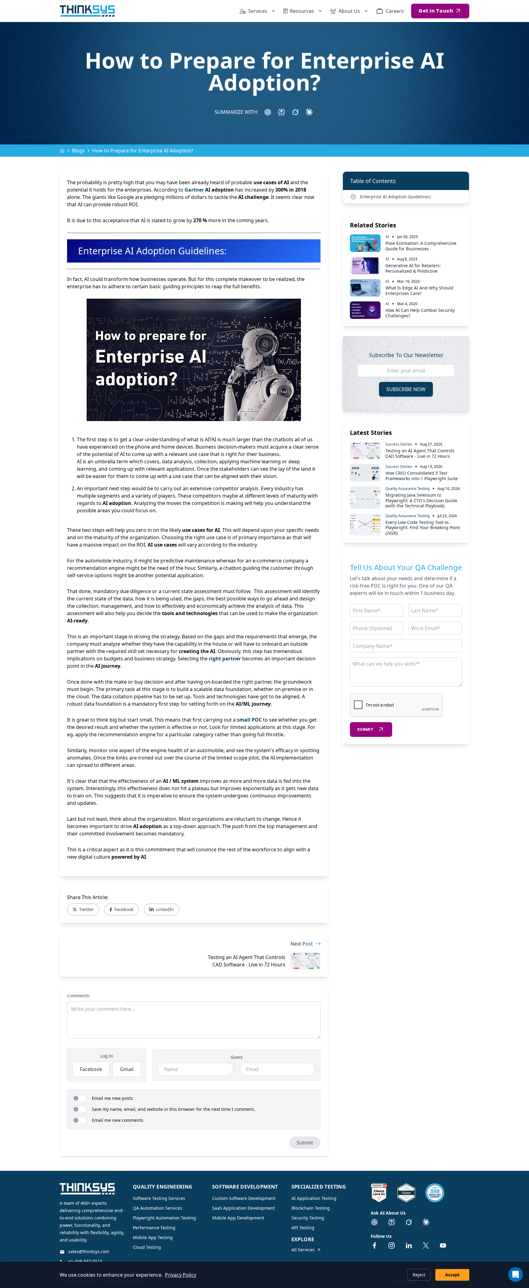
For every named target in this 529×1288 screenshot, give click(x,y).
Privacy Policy (180, 1274)
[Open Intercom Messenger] (515, 1274)
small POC (249, 719)
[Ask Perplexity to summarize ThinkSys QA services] (391, 1222)
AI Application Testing (313, 1198)
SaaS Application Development (243, 1208)
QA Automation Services (157, 1208)
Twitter (86, 909)
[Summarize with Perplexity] (281, 112)
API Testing (302, 1227)
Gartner (194, 189)
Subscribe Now (406, 389)
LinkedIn (165, 909)
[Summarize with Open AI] (267, 112)
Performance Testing (154, 1227)
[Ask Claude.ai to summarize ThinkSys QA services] (426, 1222)
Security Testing (307, 1218)
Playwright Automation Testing (164, 1218)
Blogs (78, 150)
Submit (305, 1142)
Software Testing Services (159, 1198)
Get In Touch (435, 10)
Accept (452, 1275)
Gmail (126, 1069)
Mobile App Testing (153, 1237)
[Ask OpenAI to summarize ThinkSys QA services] (374, 1222)
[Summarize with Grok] (295, 112)
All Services (303, 1250)
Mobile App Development (238, 1218)
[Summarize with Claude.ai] (309, 112)
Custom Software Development (244, 1198)
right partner (225, 658)
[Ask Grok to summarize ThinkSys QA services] (408, 1222)
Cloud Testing (147, 1247)
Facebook (123, 909)
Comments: (78, 996)
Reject (419, 1275)
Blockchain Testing (310, 1208)
